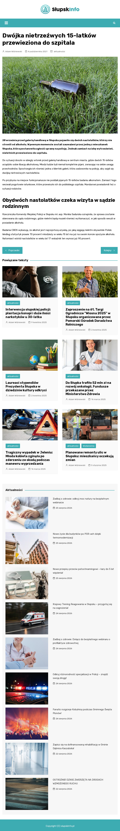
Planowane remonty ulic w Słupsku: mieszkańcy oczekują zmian (90, 456)
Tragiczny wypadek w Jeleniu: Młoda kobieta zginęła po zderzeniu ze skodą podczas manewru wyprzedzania (29, 457)
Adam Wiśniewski (13, 51)
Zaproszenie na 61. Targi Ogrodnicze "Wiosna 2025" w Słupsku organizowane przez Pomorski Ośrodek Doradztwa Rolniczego (89, 317)
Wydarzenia (88, 446)
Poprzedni (14, 250)
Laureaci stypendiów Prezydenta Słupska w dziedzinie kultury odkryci (26, 386)
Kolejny (107, 250)
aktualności (59, 51)
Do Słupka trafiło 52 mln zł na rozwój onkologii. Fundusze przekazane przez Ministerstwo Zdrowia (88, 388)
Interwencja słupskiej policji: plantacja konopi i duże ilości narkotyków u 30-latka (28, 313)
